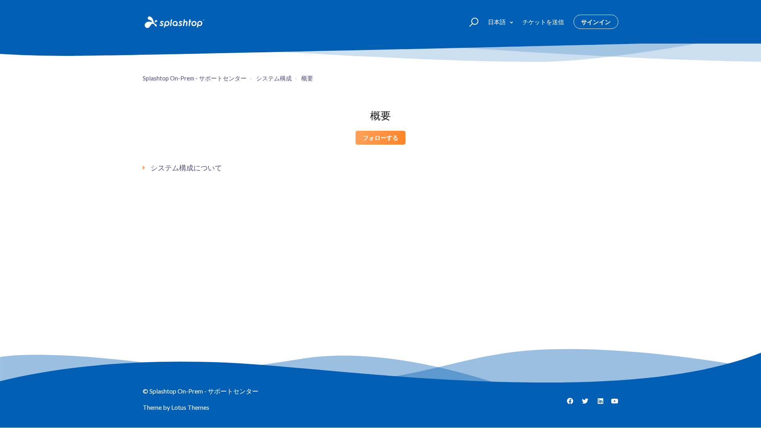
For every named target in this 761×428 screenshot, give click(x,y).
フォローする (380, 137)
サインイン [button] (596, 21)
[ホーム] (174, 22)
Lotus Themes (190, 407)
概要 (307, 78)
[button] (470, 21)
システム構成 (274, 78)
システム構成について (186, 167)
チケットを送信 (543, 21)
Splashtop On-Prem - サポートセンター (195, 78)
